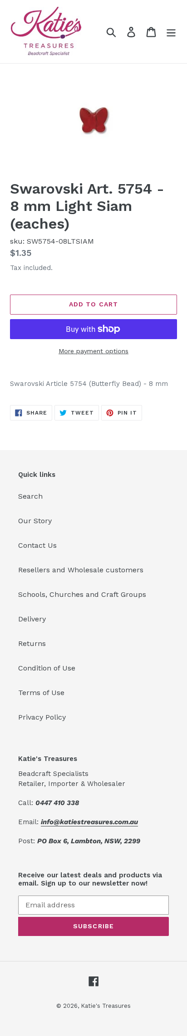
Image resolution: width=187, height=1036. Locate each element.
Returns (32, 643)
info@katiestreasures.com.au (89, 822)
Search (30, 496)
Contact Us (37, 545)
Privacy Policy (42, 717)
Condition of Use (46, 668)
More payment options (93, 351)
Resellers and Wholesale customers (80, 570)
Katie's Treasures (106, 1005)
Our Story (35, 520)
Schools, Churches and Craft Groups (82, 594)
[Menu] (171, 31)
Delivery (32, 619)
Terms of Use (41, 692)
